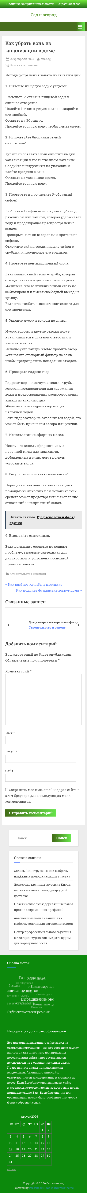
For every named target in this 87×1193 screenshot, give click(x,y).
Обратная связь (69, 4)
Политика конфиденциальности (30, 4)
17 (10, 1149)
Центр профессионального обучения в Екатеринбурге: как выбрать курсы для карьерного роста (42, 937)
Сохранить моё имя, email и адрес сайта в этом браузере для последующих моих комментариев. (42, 796)
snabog (46, 59)
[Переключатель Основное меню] (80, 26)
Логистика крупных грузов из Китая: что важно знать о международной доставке (42, 890)
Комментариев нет (24, 65)
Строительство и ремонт (28, 574)
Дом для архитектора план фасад (39, 622)
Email (11, 752)
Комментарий (18, 671)
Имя (10, 733)
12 (23, 1143)
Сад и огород (44, 14)
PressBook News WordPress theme (51, 1188)
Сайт (9, 771)
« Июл (11, 1169)
